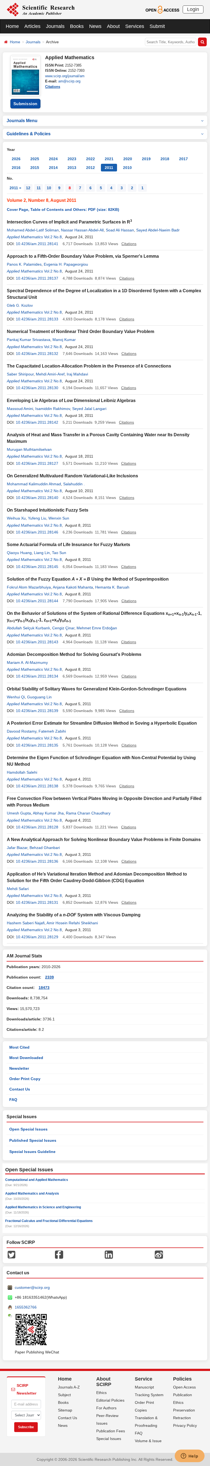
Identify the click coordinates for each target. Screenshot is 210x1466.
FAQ (13, 1099)
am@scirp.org (69, 81)
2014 (53, 167)
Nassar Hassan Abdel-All (82, 230)
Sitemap (65, 1410)
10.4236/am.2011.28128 (37, 827)
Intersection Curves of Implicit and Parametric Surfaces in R (69, 222)
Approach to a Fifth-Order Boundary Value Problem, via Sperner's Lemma (83, 256)
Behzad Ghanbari (45, 847)
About (113, 26)
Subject (64, 1395)
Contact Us (19, 1089)
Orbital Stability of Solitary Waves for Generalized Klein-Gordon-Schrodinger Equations (96, 689)
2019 (146, 159)
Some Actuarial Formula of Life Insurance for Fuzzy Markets (68, 544)
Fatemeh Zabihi (52, 731)
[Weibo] (159, 1254)
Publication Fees (110, 1431)
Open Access (184, 1387)
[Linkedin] (109, 1254)
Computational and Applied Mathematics (36, 1180)
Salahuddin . (74, 484)
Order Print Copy (24, 1079)
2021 (109, 159)
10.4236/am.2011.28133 (37, 319)
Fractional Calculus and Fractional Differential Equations (49, 1221)
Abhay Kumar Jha (48, 813)
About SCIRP (103, 1381)
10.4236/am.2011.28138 (37, 786)
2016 (16, 167)
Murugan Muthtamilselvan (29, 449)
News (95, 26)
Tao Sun (59, 552)
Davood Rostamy (21, 731)
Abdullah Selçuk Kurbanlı (28, 628)
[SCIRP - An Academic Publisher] (41, 9)
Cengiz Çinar (63, 628)
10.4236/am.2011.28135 (37, 745)
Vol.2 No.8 (53, 237)
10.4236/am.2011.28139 (37, 710)
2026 (16, 159)
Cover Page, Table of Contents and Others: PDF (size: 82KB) (63, 209)
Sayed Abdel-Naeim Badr (158, 230)
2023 (72, 159)
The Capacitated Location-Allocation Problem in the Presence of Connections (89, 366)
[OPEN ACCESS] (162, 9)
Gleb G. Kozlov (20, 305)
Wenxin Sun (58, 518)
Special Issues (108, 1438)
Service (143, 1379)
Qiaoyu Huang (19, 552)
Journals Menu (22, 120)
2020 (127, 159)
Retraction (182, 1418)
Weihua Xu (16, 518)
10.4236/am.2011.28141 (37, 244)
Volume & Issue (148, 1441)
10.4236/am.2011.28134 (37, 676)
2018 (165, 159)
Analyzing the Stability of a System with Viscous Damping (74, 915)
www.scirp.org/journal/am (64, 76)
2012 (90, 167)
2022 (90, 159)
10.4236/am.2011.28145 (37, 566)
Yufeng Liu (37, 518)
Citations (52, 87)
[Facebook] (59, 1254)
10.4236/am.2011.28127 (37, 463)
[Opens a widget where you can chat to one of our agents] (189, 1456)
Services (134, 26)
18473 (44, 987)
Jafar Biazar (17, 847)
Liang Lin (42, 552)
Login (193, 9)
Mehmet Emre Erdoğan (97, 628)
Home (12, 26)
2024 (53, 159)
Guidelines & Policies (29, 133)
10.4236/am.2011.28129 (37, 937)
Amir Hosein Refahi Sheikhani (72, 923)
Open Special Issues (28, 1129)
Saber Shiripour (20, 374)
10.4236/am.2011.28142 (37, 422)
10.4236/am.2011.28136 (37, 861)
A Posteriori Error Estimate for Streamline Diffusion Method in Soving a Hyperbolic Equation (102, 723)
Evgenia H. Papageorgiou (66, 264)
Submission (25, 103)
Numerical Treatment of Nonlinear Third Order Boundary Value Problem (80, 331)
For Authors (106, 1408)
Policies (182, 1379)
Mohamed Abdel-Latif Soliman (33, 230)
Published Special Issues (32, 1140)
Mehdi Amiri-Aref (50, 374)
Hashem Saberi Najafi (26, 923)
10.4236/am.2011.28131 (37, 902)
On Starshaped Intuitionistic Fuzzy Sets (47, 510)
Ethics (101, 1392)
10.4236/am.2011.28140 (37, 497)
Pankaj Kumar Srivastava (28, 339)
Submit (157, 26)
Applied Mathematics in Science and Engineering (43, 1207)
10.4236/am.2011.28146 (37, 532)
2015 (34, 167)
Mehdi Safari (18, 889)
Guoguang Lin (39, 697)
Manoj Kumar (64, 339)
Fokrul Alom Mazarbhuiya (29, 587)
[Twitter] (11, 1254)
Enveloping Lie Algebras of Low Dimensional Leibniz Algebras (71, 400)
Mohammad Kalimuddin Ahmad (34, 484)
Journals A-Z (69, 1387)
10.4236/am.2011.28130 (37, 388)
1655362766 (26, 1307)
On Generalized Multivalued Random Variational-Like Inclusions (72, 476)
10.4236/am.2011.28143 (37, 642)
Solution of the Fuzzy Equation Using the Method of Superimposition (88, 579)
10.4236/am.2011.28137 (37, 278)
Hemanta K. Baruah (112, 587)
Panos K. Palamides (24, 264)
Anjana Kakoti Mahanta (73, 587)
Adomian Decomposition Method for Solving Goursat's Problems (74, 654)
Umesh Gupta (19, 813)
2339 (49, 977)
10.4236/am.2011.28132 (37, 353)
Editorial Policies (110, 1400)
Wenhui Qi (16, 697)
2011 (109, 167)
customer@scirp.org (32, 1287)
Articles (32, 26)
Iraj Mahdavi (77, 374)
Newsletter (19, 1068)
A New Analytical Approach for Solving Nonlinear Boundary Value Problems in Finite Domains (104, 839)
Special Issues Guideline (32, 1151)
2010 (127, 167)
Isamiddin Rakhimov (52, 408)
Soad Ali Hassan (120, 230)
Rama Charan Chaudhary (88, 813)
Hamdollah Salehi (22, 772)
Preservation (184, 1410)
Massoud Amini (20, 408)
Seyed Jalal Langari (89, 408)
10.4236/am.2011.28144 (37, 601)
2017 (183, 159)
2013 (72, 167)
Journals (55, 26)
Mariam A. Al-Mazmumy (27, 662)
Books (77, 26)
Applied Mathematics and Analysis (32, 1193)
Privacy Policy (185, 1425)
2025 (34, 159)
